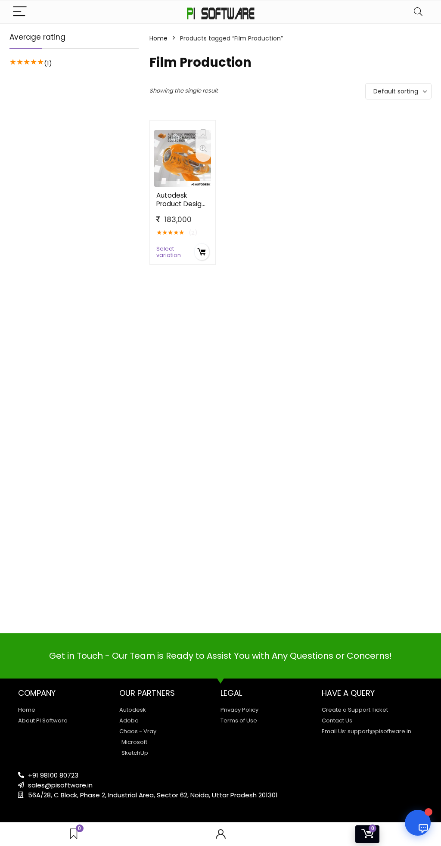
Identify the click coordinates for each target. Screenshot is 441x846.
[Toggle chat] (418, 823)
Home (158, 38)
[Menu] (19, 11)
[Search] (418, 11)
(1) (48, 63)
